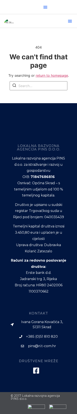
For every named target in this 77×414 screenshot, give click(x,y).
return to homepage (52, 75)
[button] (45, 7)
